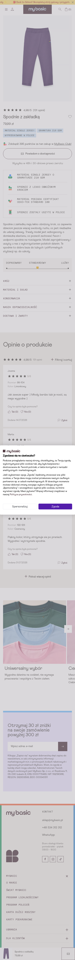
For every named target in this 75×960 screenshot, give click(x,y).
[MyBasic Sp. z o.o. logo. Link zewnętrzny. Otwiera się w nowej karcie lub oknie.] (11, 451)
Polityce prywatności (21, 494)
